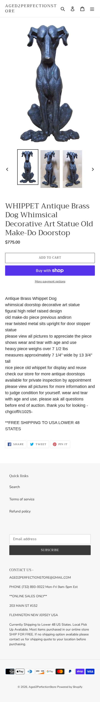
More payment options (50, 281)
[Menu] (92, 8)
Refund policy (20, 511)
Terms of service (21, 499)
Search (14, 487)
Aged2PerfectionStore (31, 8)
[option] (28, 167)
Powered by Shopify (69, 687)
